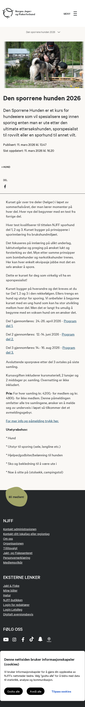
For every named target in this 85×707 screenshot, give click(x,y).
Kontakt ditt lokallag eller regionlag (26, 534)
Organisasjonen (13, 543)
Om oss (8, 539)
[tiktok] (31, 639)
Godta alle (13, 691)
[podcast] (49, 639)
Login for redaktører (16, 605)
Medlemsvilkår (13, 562)
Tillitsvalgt (10, 548)
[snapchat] (40, 639)
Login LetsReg (12, 609)
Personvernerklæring (16, 558)
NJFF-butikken (13, 600)
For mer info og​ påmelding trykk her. (32, 420)
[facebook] (23, 639)
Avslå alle (35, 691)
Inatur (7, 595)
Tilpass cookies (61, 691)
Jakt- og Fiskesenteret (17, 553)
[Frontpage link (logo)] (7, 13)
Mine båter (10, 590)
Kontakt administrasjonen (19, 529)
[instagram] (14, 639)
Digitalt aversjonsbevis (18, 614)
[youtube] (5, 639)
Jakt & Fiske (11, 586)
